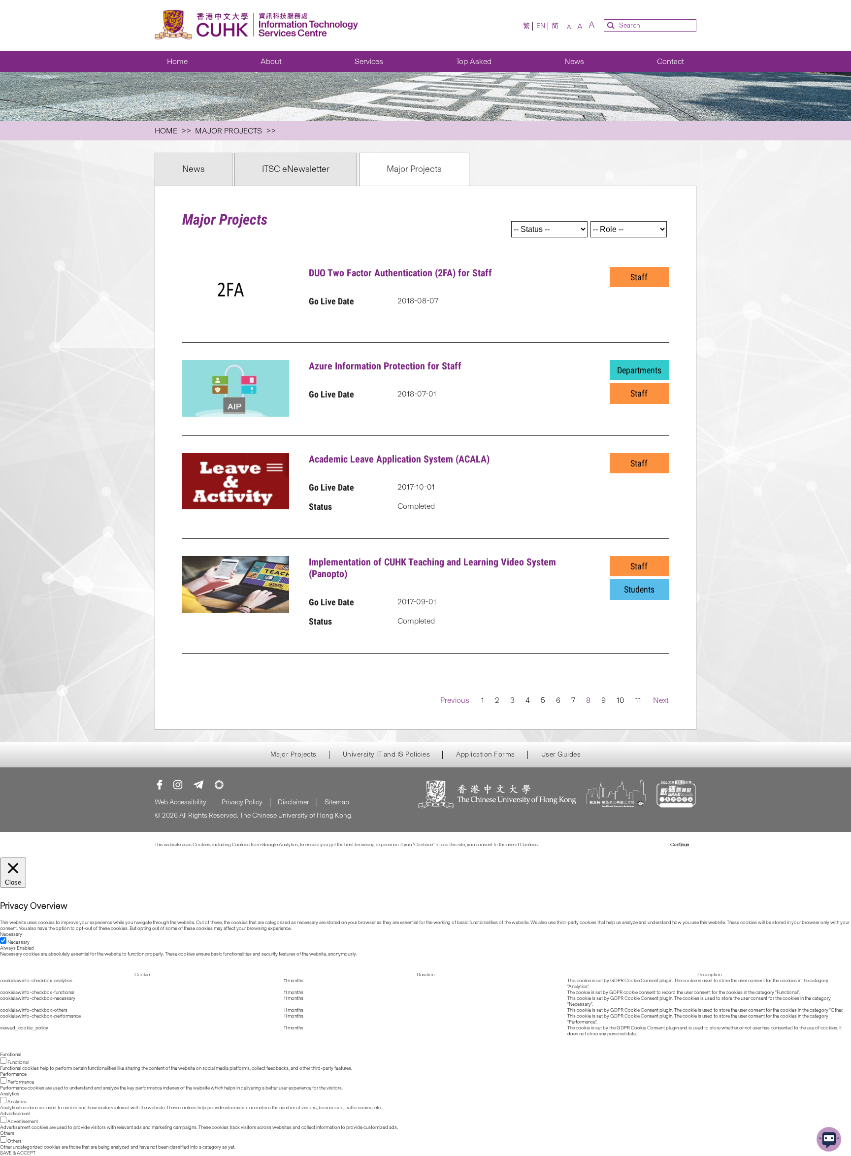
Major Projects (414, 169)
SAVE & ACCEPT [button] (17, 1153)
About (271, 61)
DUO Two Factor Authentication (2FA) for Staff (400, 273)
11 (638, 700)
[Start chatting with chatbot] (829, 1139)
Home (177, 61)
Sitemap (337, 802)
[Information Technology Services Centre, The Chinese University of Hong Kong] (259, 25)
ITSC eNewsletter (295, 169)
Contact (670, 61)
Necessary (18, 942)
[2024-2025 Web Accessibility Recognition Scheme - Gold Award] (675, 795)
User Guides (561, 755)
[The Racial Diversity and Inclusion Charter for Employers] (616, 795)
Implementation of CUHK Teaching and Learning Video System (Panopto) (432, 568)
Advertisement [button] (15, 1114)
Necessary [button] (11, 934)
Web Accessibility (180, 802)
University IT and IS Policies (386, 755)
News (574, 61)
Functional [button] (10, 1054)
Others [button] (7, 1133)
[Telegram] (198, 785)
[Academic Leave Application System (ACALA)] (235, 482)
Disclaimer (293, 802)
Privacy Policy (242, 802)
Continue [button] (679, 845)
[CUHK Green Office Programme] (219, 785)
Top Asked (473, 61)
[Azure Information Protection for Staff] (235, 389)
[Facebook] (159, 785)
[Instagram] (178, 785)
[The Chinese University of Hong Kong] (497, 795)
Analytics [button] (9, 1094)
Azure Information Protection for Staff (385, 366)
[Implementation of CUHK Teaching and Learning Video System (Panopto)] (235, 585)
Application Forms (485, 755)
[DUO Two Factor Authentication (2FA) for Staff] (235, 296)
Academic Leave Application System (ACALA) (399, 459)
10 (620, 700)
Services (369, 61)
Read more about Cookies (567, 845)
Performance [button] (13, 1074)
